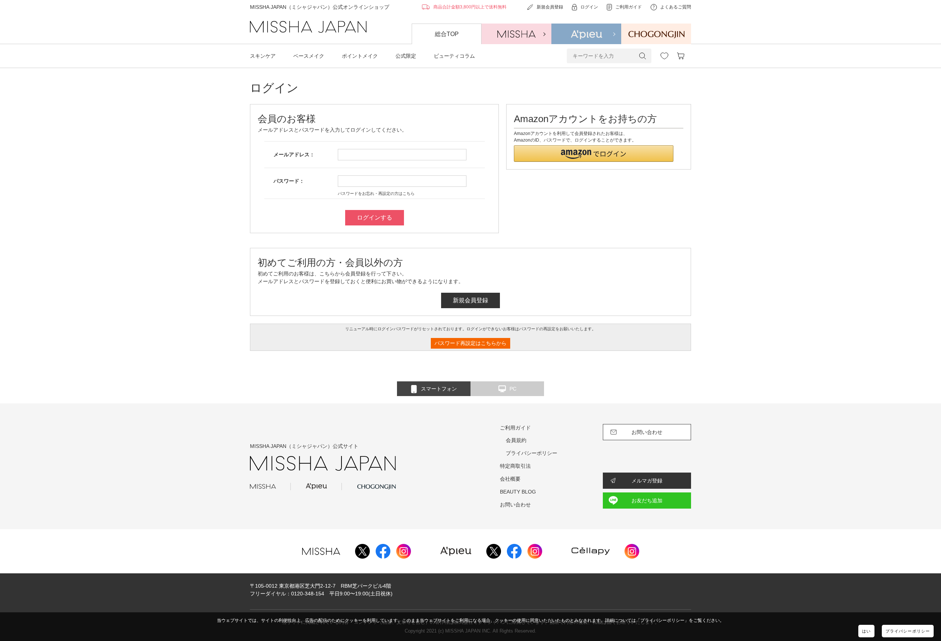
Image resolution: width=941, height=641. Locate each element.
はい (866, 631)
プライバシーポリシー (907, 631)
